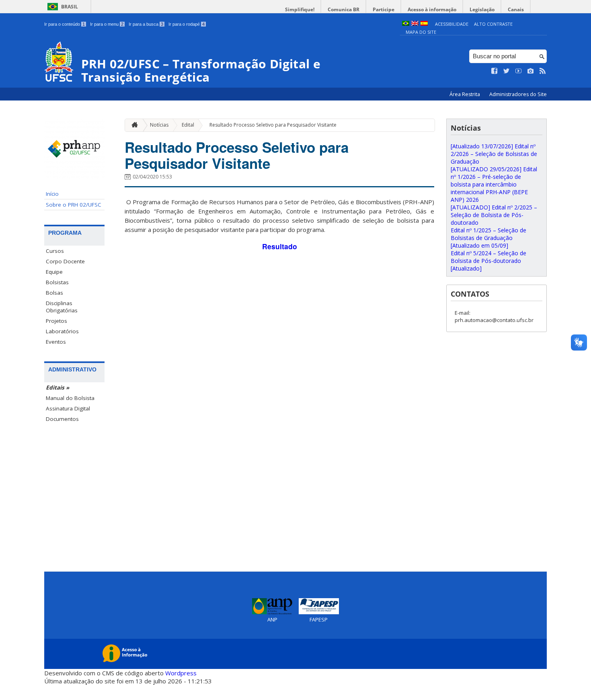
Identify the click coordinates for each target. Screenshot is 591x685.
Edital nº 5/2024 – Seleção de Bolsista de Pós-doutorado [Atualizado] (488, 260)
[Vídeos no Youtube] (518, 71)
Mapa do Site (421, 32)
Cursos (55, 250)
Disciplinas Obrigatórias (62, 306)
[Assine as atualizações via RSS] (543, 71)
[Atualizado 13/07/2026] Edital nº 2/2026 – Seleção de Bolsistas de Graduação (494, 153)
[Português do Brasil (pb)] (405, 24)
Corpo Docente (65, 261)
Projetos (56, 320)
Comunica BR (343, 9)
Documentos (62, 418)
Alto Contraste (493, 24)
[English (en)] (415, 24)
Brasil (69, 6)
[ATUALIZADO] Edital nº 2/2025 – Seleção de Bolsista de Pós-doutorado (494, 214)
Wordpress (181, 673)
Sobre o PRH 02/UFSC (73, 204)
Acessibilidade (451, 24)
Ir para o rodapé (186, 24)
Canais (516, 9)
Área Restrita (465, 94)
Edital (188, 124)
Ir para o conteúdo (64, 24)
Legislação (482, 9)
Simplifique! (299, 9)
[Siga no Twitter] (506, 71)
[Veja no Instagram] (530, 71)
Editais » (57, 387)
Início (52, 193)
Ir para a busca (146, 24)
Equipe (54, 271)
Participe (383, 9)
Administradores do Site (518, 94)
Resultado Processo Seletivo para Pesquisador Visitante (273, 124)
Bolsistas (57, 282)
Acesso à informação (432, 9)
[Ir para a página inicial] (132, 125)
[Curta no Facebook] (494, 71)
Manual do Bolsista (70, 398)
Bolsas (54, 292)
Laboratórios (62, 331)
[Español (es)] (424, 24)
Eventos (56, 341)
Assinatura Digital (68, 408)
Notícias (159, 124)
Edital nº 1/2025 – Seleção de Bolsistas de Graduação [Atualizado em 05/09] (488, 237)
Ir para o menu (106, 24)
